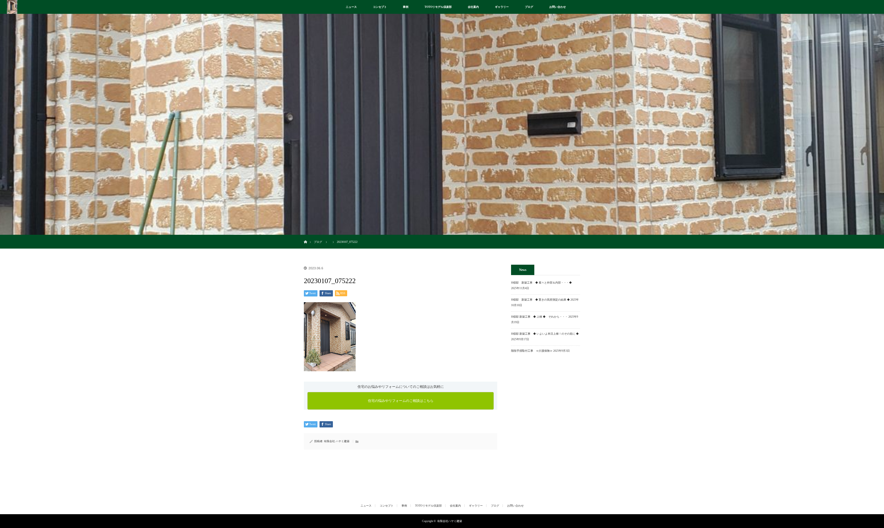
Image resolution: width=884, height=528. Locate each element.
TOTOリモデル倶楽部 (438, 7)
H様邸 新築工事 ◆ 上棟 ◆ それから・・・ (539, 316)
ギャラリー (502, 7)
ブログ (529, 7)
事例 (405, 7)
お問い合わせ (557, 7)
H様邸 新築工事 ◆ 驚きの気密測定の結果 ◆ (540, 299)
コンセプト (380, 7)
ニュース (351, 7)
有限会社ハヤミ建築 (449, 521)
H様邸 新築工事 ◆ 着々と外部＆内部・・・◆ (543, 282)
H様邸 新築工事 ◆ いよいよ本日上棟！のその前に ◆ (545, 333)
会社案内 (473, 7)
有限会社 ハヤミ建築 (336, 441)
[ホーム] (305, 236)
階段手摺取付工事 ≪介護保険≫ (531, 350)
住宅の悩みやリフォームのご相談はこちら (400, 401)
